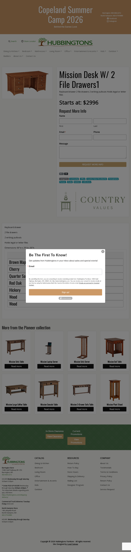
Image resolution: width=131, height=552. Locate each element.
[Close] (102, 251)
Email (31, 266)
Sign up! (65, 292)
